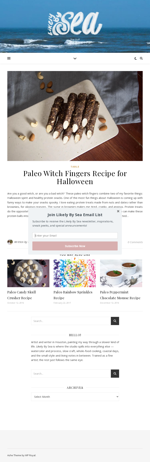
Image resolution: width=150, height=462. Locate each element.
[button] (75, 214)
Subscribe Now (75, 246)
